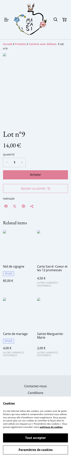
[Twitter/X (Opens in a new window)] (14, 206)
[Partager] (32, 206)
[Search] (55, 19)
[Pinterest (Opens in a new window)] (23, 206)
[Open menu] (6, 19)
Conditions (35, 393)
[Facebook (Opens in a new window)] (6, 206)
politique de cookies (51, 427)
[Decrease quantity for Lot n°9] (7, 162)
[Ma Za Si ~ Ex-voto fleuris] (30, 19)
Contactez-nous (35, 386)
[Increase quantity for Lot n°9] (22, 162)
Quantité (9, 154)
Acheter (35, 175)
